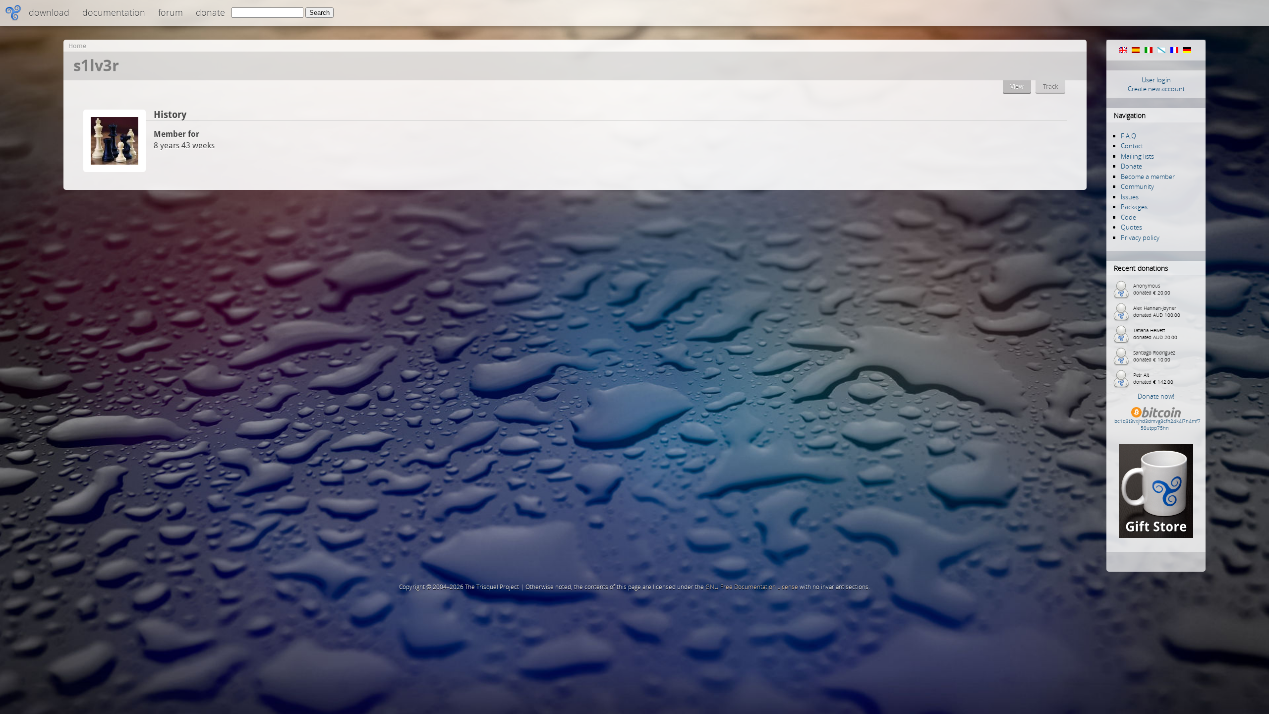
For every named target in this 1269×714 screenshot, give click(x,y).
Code (1128, 217)
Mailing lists (1137, 156)
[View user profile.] (114, 169)
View (1017, 86)
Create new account (1156, 88)
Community (1137, 186)
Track (1050, 86)
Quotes (1131, 227)
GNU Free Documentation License (751, 587)
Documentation (113, 12)
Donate (210, 12)
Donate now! (1156, 396)
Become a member (1148, 176)
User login (1156, 79)
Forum (170, 12)
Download (49, 12)
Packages (1134, 206)
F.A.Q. (1129, 135)
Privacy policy (1140, 237)
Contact (1132, 145)
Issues (1130, 196)
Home (77, 46)
